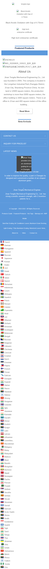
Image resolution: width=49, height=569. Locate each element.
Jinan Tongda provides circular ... (28, 172)
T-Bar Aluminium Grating (21, 228)
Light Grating (8, 228)
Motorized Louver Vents (37, 228)
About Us (24, 71)
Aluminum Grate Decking (38, 223)
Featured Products (20, 213)
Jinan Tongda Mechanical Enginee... (27, 190)
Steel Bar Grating (8, 223)
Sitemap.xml (39, 213)
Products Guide (7, 213)
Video (24, 233)
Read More (25, 111)
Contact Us (33, 233)
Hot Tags (30, 213)
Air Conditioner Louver (21, 223)
